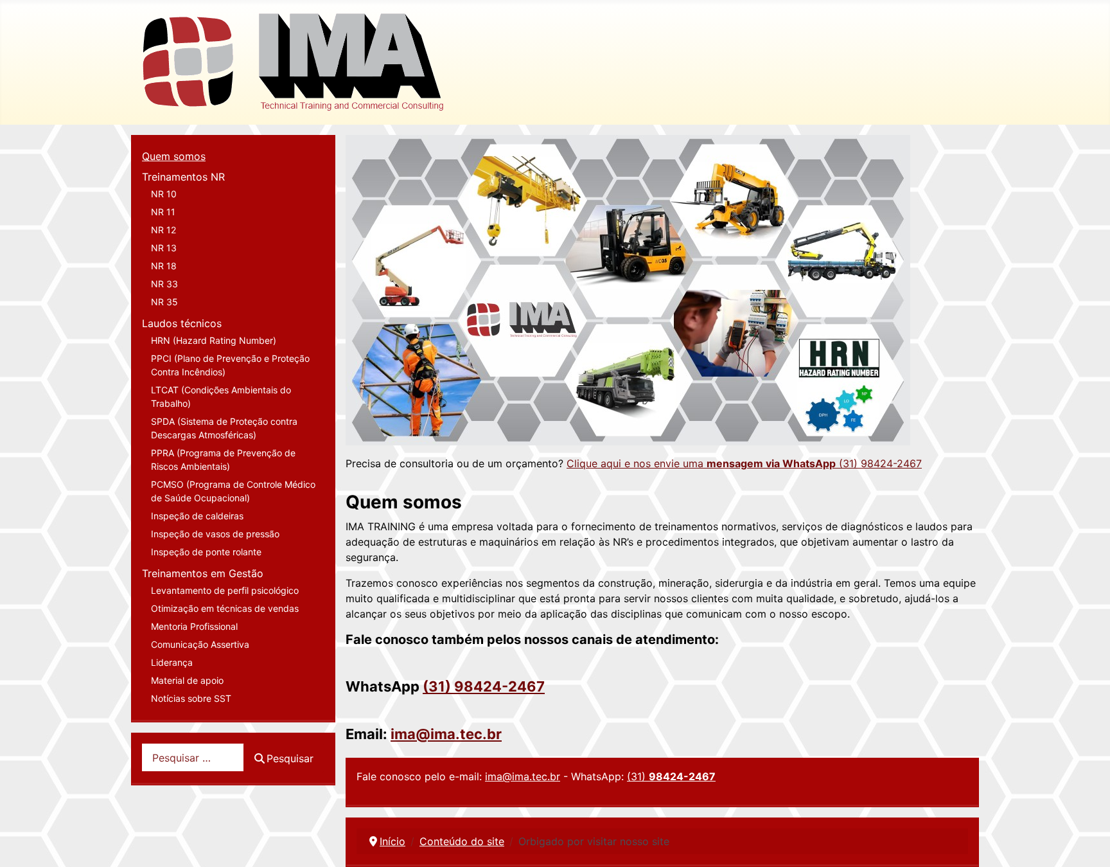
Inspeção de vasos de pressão (215, 533)
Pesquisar (290, 758)
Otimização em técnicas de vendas (225, 608)
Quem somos (174, 156)
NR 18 (164, 265)
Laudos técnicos (182, 323)
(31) (671, 776)
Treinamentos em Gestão (202, 573)
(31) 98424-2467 (484, 686)
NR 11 (163, 211)
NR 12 (163, 229)
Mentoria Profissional (194, 626)
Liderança (172, 662)
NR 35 (164, 301)
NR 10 (164, 193)
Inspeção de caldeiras (197, 515)
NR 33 (164, 283)
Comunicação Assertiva (200, 644)
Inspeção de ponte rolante (206, 551)
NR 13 (164, 247)
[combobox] (193, 757)
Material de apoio (187, 680)
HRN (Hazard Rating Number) (213, 340)
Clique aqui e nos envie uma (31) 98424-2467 (744, 463)
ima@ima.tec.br (446, 734)
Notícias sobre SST (191, 698)
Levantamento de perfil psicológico (225, 590)
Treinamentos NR (183, 176)
